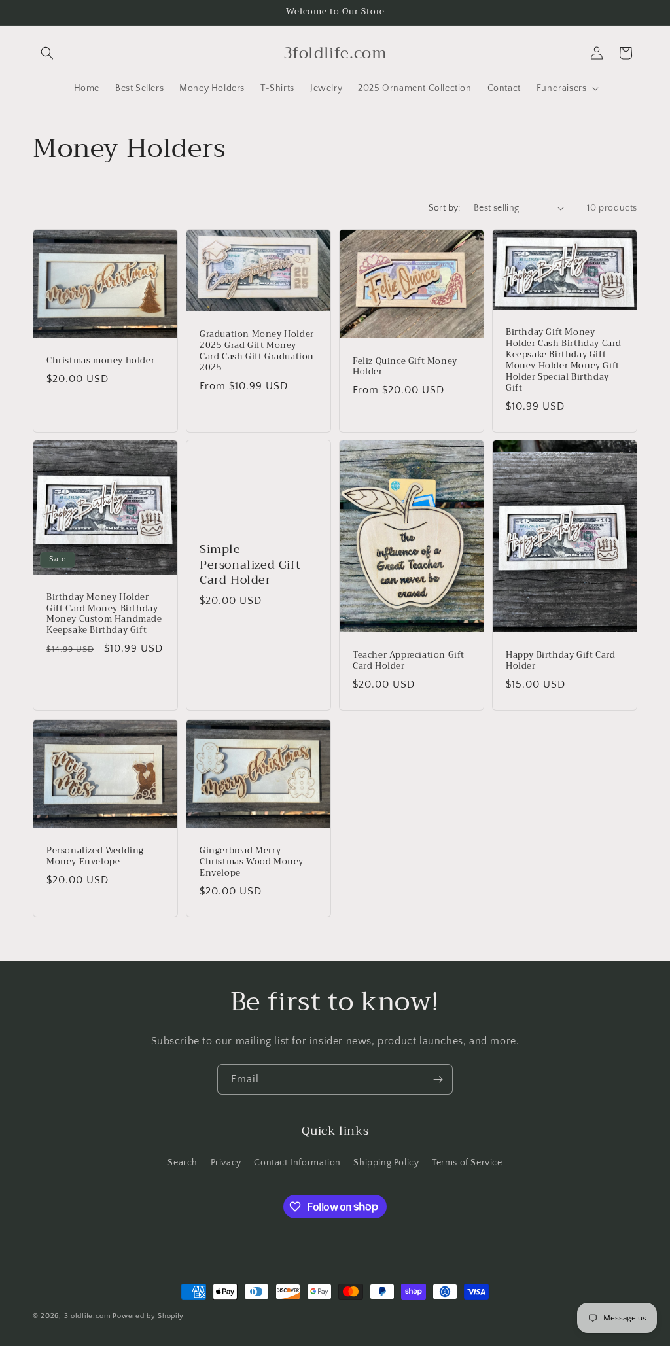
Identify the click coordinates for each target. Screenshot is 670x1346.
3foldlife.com (87, 1316)
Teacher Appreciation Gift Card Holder (409, 661)
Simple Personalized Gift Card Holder (250, 565)
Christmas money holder (100, 360)
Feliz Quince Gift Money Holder (405, 366)
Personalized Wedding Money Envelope (95, 856)
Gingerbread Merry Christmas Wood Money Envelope (252, 862)
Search (183, 1163)
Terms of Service (467, 1163)
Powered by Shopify (148, 1316)
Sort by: (445, 208)
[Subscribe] (437, 1079)
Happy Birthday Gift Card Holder (560, 661)
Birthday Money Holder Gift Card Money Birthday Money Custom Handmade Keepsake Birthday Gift (104, 614)
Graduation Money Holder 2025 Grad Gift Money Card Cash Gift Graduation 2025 (257, 351)
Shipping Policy (386, 1163)
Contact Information (297, 1163)
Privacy (226, 1163)
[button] (47, 53)
